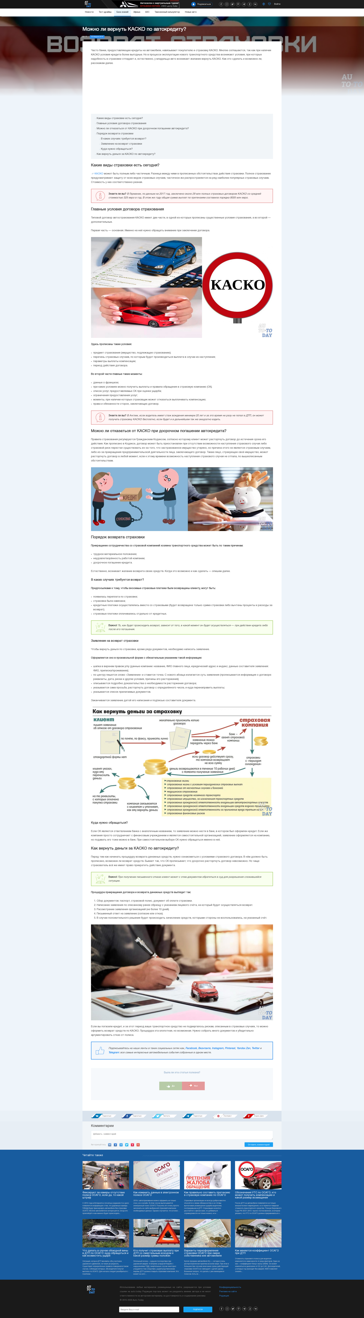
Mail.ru (121, 1144)
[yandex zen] (249, 4)
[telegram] (244, 4)
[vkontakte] (255, 4)
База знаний (122, 12)
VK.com (109, 1144)
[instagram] (227, 4)
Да (173, 1086)
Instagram (217, 1048)
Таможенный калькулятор (167, 12)
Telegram (113, 1052)
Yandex (132, 1144)
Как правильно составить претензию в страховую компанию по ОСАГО (207, 1193)
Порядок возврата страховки (115, 134)
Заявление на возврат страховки (121, 144)
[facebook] (221, 4)
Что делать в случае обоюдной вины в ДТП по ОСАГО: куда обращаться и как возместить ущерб (105, 1253)
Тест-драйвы (105, 12)
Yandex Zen (243, 1048)
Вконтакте (204, 1048)
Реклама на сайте (228, 1292)
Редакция (224, 1296)
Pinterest (230, 1048)
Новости (89, 12)
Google (138, 1144)
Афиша (137, 12)
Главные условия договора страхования (121, 123)
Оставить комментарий (259, 1144)
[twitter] (232, 4)
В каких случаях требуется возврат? (123, 139)
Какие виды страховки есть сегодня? (120, 118)
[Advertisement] (182, 90)
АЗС (147, 12)
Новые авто (191, 12)
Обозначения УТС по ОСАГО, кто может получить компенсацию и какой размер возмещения (255, 1195)
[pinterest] (238, 4)
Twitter (255, 1048)
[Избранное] (269, 4)
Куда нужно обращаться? (117, 149)
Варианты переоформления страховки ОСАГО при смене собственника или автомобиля (203, 1253)
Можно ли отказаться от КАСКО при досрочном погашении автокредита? (143, 128)
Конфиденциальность (230, 1287)
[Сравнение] (264, 4)
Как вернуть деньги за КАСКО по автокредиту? (126, 154)
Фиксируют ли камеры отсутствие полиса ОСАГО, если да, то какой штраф (103, 1195)
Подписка (198, 1309)
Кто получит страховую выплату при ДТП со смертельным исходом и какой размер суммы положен (156, 1253)
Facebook (191, 1048)
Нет (195, 1086)
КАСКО (99, 174)
